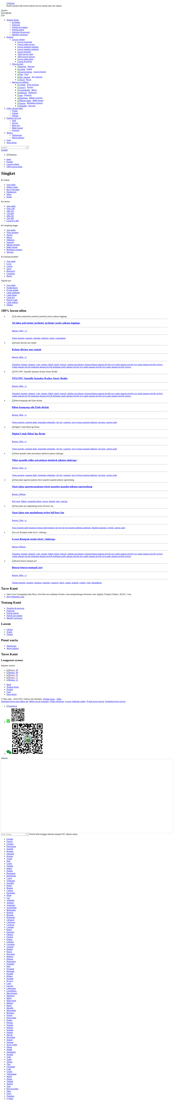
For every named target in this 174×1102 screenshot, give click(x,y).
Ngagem (10, 242)
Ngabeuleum (12, 288)
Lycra (9, 264)
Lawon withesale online (75, 701)
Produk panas (49, 699)
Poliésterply (12, 192)
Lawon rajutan (13, 164)
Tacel (9, 269)
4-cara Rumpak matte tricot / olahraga (33, 539)
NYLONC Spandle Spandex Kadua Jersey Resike (40, 378)
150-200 (10, 213)
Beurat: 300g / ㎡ (19, 357)
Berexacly (11, 271)
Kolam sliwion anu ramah (26, 349)
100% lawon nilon (14, 167)
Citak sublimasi (13, 292)
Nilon (9, 194)
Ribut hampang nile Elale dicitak (30, 407)
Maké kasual (12, 247)
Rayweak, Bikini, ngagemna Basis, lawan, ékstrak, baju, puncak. (40, 501)
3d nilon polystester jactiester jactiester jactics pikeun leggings (46, 323)
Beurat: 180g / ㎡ (19, 386)
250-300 (10, 218)
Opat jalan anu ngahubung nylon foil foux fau (38, 512)
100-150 (10, 211)
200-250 (10, 216)
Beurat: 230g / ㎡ (19, 468)
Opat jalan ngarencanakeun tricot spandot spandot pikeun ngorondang (52, 486)
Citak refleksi (12, 302)
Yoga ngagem (12, 232)
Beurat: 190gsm (19, 494)
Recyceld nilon (13, 189)
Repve (9, 276)
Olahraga (10, 240)
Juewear (10, 252)
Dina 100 (11, 208)
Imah (9, 159)
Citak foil (11, 297)
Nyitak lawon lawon (95, 701)
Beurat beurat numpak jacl (27, 567)
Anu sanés (11, 184)
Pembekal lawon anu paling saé (14, 701)
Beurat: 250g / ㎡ (19, 441)
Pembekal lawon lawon (115, 701)
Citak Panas (12, 295)
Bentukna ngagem (14, 249)
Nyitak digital (12, 290)
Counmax (11, 273)
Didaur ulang (12, 187)
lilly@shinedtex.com (15, 597)
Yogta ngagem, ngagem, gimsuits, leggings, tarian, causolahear (39, 338)
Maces (9, 237)
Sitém (59, 699)
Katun (9, 197)
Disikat (10, 305)
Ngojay (10, 235)
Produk (10, 162)
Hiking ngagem (13, 245)
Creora (9, 266)
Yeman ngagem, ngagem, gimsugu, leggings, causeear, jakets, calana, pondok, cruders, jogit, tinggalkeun (57, 583)
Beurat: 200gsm (19, 547)
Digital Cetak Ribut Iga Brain (28, 433)
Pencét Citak (12, 300)
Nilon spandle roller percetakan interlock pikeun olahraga (44, 460)
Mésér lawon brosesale (39, 701)
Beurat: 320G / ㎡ (19, 331)
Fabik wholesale (57, 701)
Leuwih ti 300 (13, 221)
